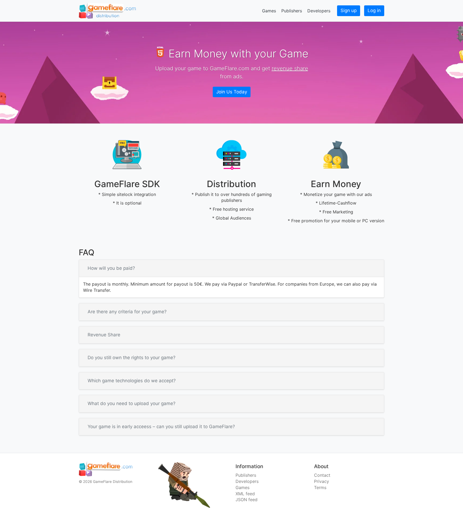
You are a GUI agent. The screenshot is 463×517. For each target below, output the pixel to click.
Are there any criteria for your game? (127, 311)
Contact (322, 475)
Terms (320, 487)
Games (269, 10)
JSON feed (246, 499)
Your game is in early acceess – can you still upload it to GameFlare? (161, 426)
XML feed (245, 493)
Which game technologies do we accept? (132, 380)
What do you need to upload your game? (132, 403)
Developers (318, 10)
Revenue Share (104, 334)
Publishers (291, 10)
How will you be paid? (111, 268)
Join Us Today (231, 91)
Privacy (321, 481)
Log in (374, 10)
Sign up (349, 10)
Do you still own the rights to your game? (132, 357)
